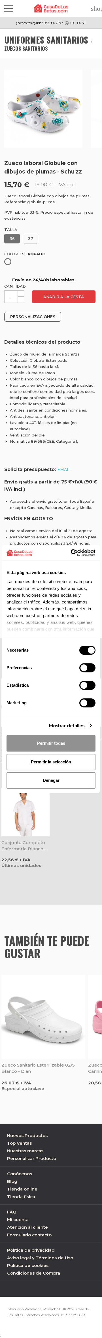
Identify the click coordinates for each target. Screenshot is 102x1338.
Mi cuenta (18, 1219)
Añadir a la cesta (63, 296)
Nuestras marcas (25, 1150)
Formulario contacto (29, 1235)
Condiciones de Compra (33, 1273)
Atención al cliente (27, 1227)
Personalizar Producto (31, 1158)
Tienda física (21, 1196)
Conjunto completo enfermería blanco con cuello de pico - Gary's (24, 846)
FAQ (11, 1212)
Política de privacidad (31, 1250)
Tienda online (22, 1189)
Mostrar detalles (67, 725)
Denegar (51, 780)
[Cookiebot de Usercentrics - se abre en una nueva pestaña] (71, 552)
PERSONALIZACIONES (32, 316)
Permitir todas (51, 743)
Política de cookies (27, 1265)
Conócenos (19, 1173)
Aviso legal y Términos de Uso (40, 1257)
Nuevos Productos (27, 1135)
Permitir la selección (51, 761)
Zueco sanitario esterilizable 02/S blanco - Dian (38, 1068)
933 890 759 (76, 1315)
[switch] (87, 667)
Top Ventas (19, 1143)
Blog (12, 1181)
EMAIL (64, 469)
